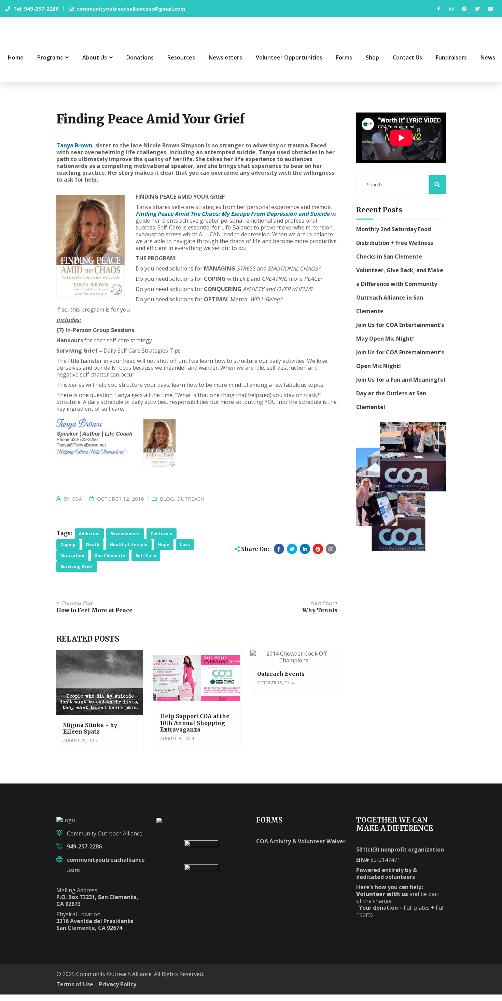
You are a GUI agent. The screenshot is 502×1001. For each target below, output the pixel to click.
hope (163, 551)
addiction (89, 540)
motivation (72, 562)
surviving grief (76, 573)
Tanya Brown (74, 152)
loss (185, 551)
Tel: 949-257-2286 (35, 8)
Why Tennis (319, 616)
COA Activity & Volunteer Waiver (301, 848)
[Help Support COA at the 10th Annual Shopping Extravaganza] (196, 687)
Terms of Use (74, 991)
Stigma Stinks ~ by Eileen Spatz (90, 734)
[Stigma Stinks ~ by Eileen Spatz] (99, 691)
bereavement (125, 540)
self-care (146, 562)
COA (77, 505)
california (161, 540)
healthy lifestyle (129, 551)
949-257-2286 (84, 853)
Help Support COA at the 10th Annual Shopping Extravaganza (194, 729)
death (92, 551)
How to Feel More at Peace (94, 616)
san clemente (110, 562)
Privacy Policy (117, 991)
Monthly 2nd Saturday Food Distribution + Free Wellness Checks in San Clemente (394, 249)
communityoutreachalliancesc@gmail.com (130, 8)
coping (67, 551)
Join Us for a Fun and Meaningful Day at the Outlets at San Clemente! (400, 399)
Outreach (191, 505)
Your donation (378, 914)
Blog (167, 505)
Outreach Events (281, 680)
